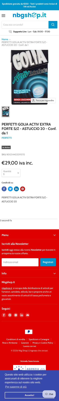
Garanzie (25, 342)
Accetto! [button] (29, 395)
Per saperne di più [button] (16, 386)
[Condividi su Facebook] (4, 188)
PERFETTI (7, 137)
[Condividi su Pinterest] (22, 188)
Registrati (48, 262)
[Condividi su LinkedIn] (16, 188)
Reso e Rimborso (9, 342)
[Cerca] (53, 24)
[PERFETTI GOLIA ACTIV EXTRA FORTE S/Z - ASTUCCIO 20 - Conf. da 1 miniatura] (5, 112)
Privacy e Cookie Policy (42, 342)
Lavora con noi (29, 346)
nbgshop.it (7, 288)
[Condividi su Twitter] (10, 188)
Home (5, 39)
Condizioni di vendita (15, 339)
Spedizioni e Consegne (39, 339)
